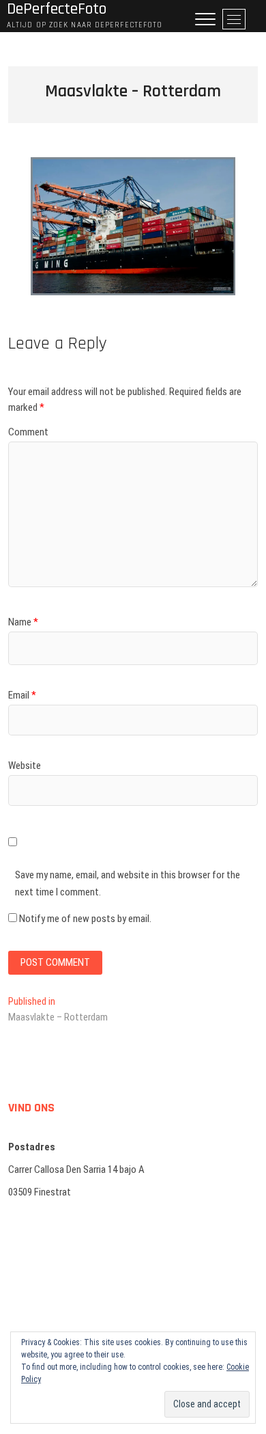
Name (23, 622)
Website (24, 765)
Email (22, 695)
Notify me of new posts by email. (85, 918)
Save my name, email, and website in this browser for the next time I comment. (127, 884)
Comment (28, 432)
